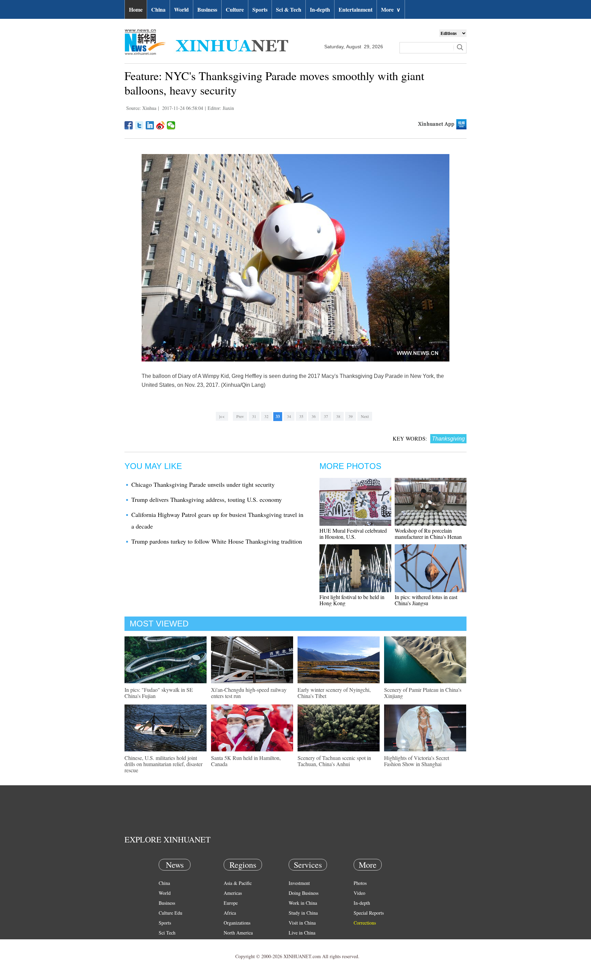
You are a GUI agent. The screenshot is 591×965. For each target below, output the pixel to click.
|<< (222, 416)
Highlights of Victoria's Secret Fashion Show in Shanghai (416, 760)
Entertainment (355, 9)
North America (238, 932)
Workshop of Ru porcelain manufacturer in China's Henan (428, 533)
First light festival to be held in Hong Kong (351, 600)
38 (338, 416)
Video (359, 893)
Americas (233, 893)
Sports (259, 9)
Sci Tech (167, 932)
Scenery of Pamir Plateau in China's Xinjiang (422, 692)
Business (207, 9)
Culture (235, 9)
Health (165, 942)
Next (365, 416)
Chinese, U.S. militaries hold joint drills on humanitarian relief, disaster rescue (163, 764)
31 (254, 416)
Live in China (302, 932)
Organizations (237, 922)
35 (301, 416)
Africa (230, 913)
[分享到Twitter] (139, 125)
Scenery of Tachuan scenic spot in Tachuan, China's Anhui (334, 760)
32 (266, 416)
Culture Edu (170, 913)
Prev (240, 416)
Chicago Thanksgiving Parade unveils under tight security (203, 484)
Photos (360, 883)
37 (326, 416)
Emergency (300, 942)
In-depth (320, 9)
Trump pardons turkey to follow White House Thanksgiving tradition (216, 541)
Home (136, 9)
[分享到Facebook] (128, 125)
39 (351, 416)
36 (314, 416)
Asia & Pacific (238, 883)
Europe (231, 903)
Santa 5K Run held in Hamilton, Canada (246, 760)
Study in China (303, 913)
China (158, 9)
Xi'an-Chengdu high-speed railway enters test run (249, 692)
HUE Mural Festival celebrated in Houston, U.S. (353, 533)
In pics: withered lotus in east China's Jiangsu (426, 600)
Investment (299, 883)
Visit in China (302, 922)
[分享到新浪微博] (160, 125)
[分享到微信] (171, 125)
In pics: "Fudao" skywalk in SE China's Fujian (158, 692)
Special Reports (369, 913)
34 (289, 416)
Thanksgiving (448, 439)
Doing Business (303, 893)
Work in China (303, 903)
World (181, 9)
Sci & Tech (288, 9)
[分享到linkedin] (150, 125)
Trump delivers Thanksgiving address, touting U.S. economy (206, 499)
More (390, 9)
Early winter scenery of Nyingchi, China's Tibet (334, 692)
